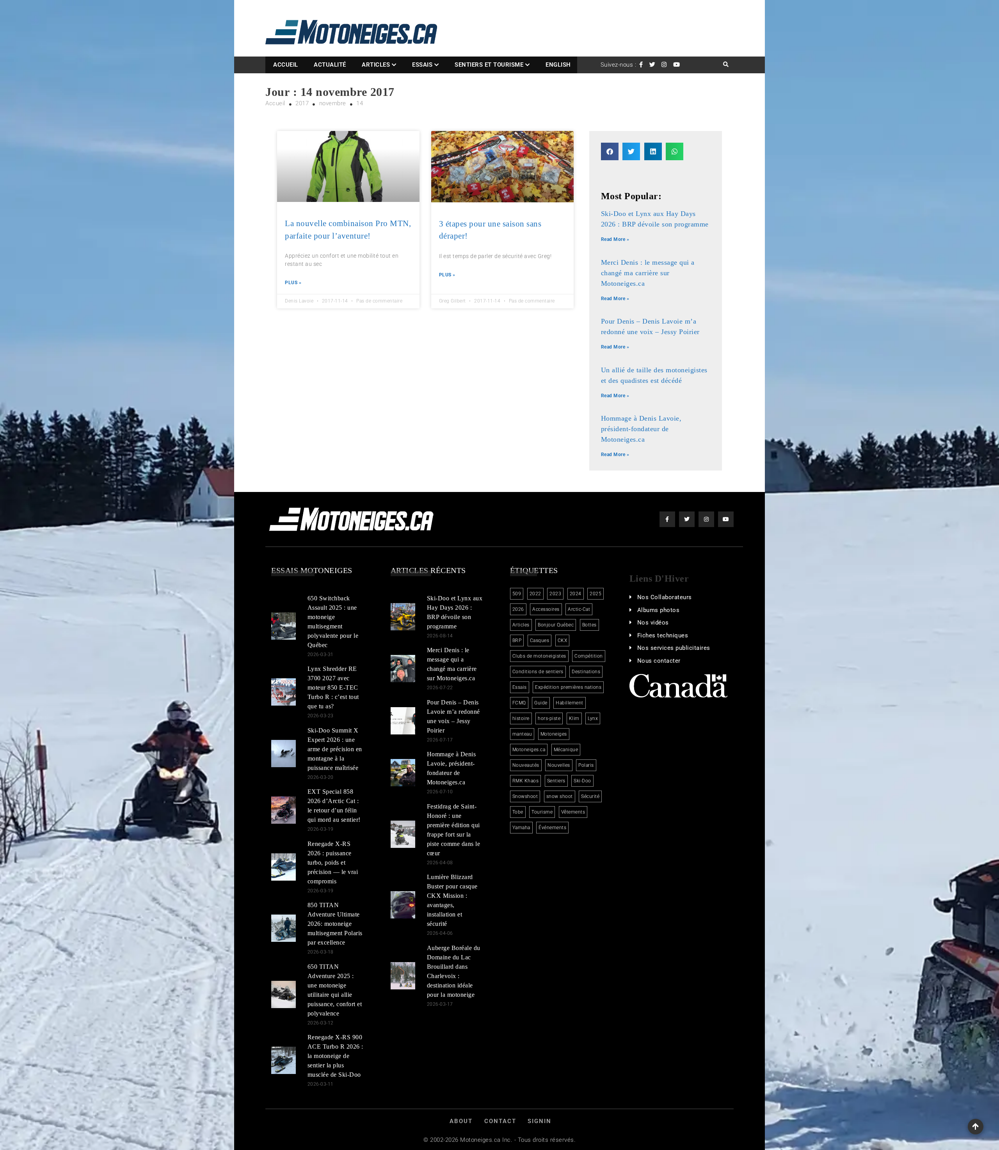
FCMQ (519, 703)
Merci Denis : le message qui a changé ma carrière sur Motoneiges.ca (648, 272)
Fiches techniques (662, 635)
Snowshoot (525, 796)
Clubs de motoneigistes (539, 656)
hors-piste (549, 718)
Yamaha (521, 827)
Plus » (293, 282)
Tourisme (542, 812)
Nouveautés (525, 765)
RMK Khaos (525, 781)
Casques (539, 640)
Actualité (330, 64)
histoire (521, 718)
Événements (552, 827)
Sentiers (556, 781)
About (461, 1121)
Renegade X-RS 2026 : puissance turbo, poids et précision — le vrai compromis (333, 862)
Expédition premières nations (568, 687)
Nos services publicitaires (673, 647)
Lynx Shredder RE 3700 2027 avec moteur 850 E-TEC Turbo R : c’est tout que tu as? (333, 687)
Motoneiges (553, 734)
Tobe (517, 812)
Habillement (569, 703)
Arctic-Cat (579, 609)
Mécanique (566, 749)
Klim (574, 718)
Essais (422, 64)
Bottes (589, 625)
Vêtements (573, 812)
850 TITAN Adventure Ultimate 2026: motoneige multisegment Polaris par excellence (335, 924)
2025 (595, 593)
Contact (500, 1121)
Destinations (586, 671)
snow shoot (559, 796)
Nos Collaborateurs (664, 597)
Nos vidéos (653, 622)
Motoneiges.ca (529, 749)
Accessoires (546, 609)
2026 (518, 609)
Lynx (593, 718)
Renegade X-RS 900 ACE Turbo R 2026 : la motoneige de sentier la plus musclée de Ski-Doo (335, 1056)
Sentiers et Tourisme (489, 64)
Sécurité (590, 796)
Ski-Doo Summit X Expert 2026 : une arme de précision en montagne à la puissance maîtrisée (335, 749)
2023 (555, 593)
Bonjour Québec (556, 625)
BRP (517, 640)
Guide (540, 703)
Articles (376, 64)
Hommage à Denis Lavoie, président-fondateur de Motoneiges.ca (641, 428)
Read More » (615, 239)
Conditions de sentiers (537, 671)
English (558, 64)
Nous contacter (659, 660)
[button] (610, 151)
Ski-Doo (582, 781)
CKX (562, 640)
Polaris (586, 765)
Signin (539, 1121)
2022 (535, 593)
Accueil (285, 64)
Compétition (588, 656)
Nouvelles (558, 765)
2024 (575, 593)
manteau (522, 734)
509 (516, 593)
